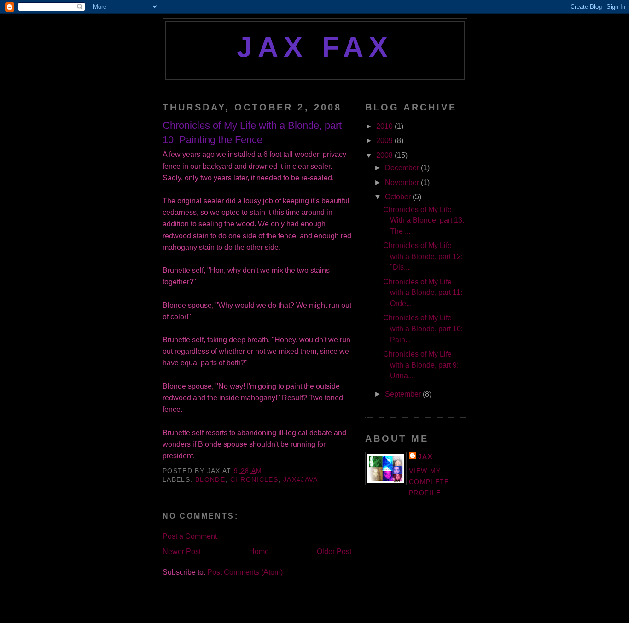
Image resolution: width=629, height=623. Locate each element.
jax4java (300, 479)
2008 (385, 155)
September (404, 394)
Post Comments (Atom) (245, 572)
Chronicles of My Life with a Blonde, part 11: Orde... (422, 292)
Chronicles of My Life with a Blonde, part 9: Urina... (421, 365)
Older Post (334, 551)
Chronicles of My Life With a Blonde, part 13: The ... (423, 220)
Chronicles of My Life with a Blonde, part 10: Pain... (423, 328)
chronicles (254, 479)
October (399, 197)
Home (259, 551)
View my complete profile (429, 481)
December (403, 168)
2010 (385, 126)
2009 (385, 140)
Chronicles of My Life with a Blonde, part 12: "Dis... (423, 256)
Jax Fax (315, 47)
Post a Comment (190, 536)
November (403, 182)
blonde (210, 479)
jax (425, 456)
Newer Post (182, 551)
